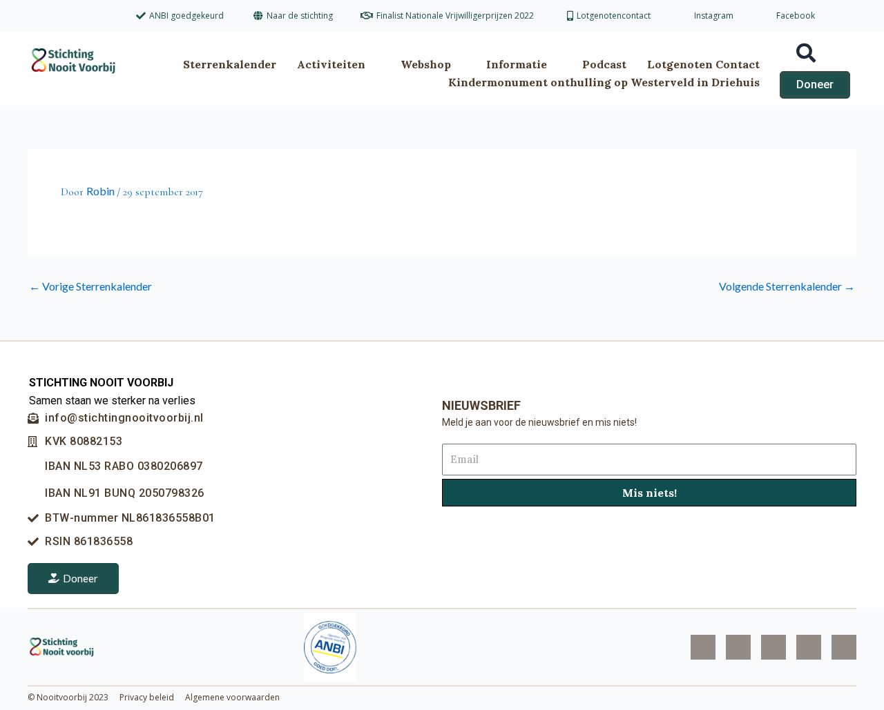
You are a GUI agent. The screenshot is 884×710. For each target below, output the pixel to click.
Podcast (604, 64)
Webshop (426, 64)
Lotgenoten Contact (703, 64)
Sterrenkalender (229, 64)
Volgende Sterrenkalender (787, 286)
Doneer (80, 578)
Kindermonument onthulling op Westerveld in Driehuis (604, 82)
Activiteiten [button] (331, 64)
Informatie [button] (516, 64)
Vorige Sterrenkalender (90, 286)
